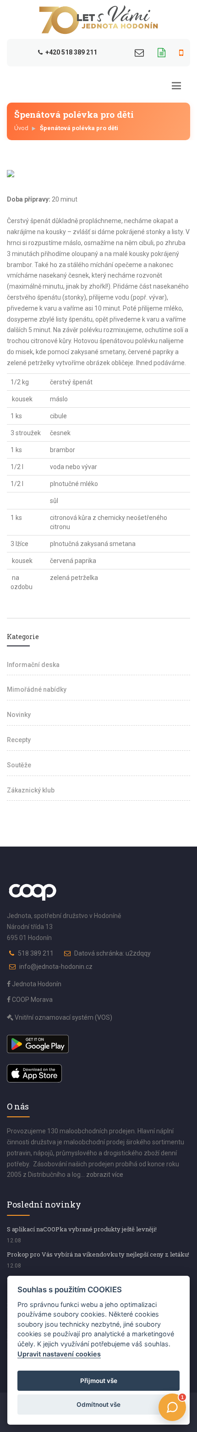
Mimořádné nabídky (36, 689)
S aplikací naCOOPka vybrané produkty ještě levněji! (82, 1229)
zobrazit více (104, 1174)
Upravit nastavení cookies (59, 1354)
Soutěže (19, 765)
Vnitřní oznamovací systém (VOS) (62, 1017)
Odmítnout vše (98, 1404)
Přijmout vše (98, 1380)
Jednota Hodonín (36, 984)
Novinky (19, 714)
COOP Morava (32, 999)
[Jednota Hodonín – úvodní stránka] (98, 19)
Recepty (19, 739)
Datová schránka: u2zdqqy (112, 953)
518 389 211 (36, 953)
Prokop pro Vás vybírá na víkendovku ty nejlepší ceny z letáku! (98, 1254)
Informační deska (33, 664)
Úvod (21, 128)
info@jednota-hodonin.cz (56, 966)
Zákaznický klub (31, 790)
